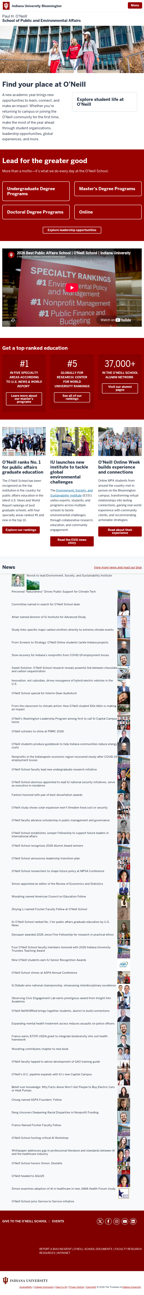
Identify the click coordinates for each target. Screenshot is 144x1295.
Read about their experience (120, 531)
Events (58, 1221)
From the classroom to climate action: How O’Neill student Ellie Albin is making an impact (64, 707)
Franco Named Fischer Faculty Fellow (36, 1125)
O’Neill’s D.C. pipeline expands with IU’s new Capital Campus (52, 1074)
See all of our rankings (72, 397)
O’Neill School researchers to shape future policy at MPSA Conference (58, 871)
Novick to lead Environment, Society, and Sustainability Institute (69, 575)
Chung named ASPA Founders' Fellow (37, 1099)
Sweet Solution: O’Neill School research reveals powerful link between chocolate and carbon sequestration (64, 669)
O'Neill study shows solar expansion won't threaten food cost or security (60, 807)
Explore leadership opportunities (72, 230)
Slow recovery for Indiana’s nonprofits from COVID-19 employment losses (60, 655)
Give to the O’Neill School (24, 1221)
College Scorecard (43, 1287)
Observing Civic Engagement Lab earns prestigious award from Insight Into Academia (61, 999)
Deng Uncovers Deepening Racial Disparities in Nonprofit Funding (55, 1112)
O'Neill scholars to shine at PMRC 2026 (38, 731)
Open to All (61, 1287)
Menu (135, 5)
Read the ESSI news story (72, 541)
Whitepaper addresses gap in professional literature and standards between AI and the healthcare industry (63, 1152)
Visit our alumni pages (120, 388)
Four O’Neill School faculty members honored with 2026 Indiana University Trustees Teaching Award (61, 949)
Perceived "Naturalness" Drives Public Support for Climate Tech (54, 591)
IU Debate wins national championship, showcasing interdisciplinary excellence (64, 985)
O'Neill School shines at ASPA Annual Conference (44, 972)
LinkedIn (133, 1221)
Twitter (100, 1221)
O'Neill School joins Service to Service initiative (43, 1201)
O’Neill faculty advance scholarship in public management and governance (61, 820)
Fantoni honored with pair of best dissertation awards (47, 795)
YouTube (125, 1221)
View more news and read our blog (118, 567)
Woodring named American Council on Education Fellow (49, 896)
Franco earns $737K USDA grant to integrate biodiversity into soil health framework (60, 1038)
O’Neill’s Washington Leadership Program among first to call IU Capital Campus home (64, 720)
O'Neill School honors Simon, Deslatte (37, 1163)
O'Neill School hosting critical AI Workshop (40, 1138)
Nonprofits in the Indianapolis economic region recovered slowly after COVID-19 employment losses (64, 758)
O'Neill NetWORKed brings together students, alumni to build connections (61, 1011)
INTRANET (63, 1253)
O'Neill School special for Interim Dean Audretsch (44, 693)
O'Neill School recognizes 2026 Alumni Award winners (47, 845)
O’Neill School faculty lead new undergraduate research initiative (54, 769)
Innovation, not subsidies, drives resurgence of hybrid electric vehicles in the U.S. (62, 682)
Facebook (108, 1221)
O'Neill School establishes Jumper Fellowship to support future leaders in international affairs (60, 834)
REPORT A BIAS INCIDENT (55, 1249)
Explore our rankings (21, 530)
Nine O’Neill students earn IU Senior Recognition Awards (49, 960)
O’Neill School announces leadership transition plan (46, 858)
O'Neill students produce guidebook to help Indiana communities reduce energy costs (64, 745)
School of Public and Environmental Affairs (41, 18)
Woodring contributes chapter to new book (40, 1049)
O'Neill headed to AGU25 (28, 1176)
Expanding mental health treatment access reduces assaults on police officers (63, 1023)
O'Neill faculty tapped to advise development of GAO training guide (56, 1061)
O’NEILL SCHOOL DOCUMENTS (93, 1249)
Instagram (116, 1221)
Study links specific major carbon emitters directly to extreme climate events (63, 629)
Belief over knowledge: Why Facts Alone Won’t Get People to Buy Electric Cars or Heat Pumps (63, 1088)
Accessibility (25, 1287)
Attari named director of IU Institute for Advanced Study (49, 617)
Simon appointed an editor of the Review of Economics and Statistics (57, 884)
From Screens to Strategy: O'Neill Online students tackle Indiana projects (60, 642)
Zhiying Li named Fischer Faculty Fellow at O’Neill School (49, 909)
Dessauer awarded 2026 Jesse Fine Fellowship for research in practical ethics (63, 934)
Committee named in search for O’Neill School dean (46, 604)
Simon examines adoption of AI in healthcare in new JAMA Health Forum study (64, 1188)
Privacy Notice (76, 1287)
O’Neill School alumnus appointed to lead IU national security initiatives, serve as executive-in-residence (63, 784)
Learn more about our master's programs (24, 399)
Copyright (91, 1287)
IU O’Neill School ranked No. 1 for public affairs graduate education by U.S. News (61, 923)
